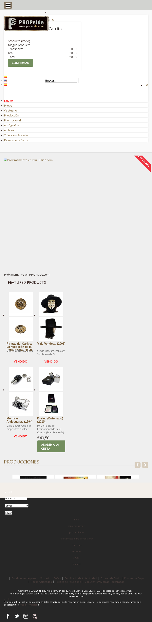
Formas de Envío (111, 578)
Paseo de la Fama (16, 140)
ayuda (76, 557)
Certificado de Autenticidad (81, 578)
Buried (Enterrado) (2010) (50, 420)
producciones (76, 532)
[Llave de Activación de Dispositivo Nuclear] (21, 402)
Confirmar (20, 63)
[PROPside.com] (26, 24)
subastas (76, 551)
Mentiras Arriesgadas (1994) (19, 420)
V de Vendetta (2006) (51, 343)
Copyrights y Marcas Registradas (104, 582)
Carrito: (56, 28)
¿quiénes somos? (76, 526)
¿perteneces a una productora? (76, 538)
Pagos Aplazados (41, 582)
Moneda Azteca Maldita (20, 351)
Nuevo (8, 100)
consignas (76, 545)
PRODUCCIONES (21, 461)
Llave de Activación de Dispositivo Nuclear (19, 427)
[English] (5, 81)
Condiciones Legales (23, 578)
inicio (76, 519)
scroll (7, 599)
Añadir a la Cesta (50, 446)
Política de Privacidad (68, 582)
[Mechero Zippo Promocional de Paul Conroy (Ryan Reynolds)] (51, 402)
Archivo (9, 130)
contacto (76, 564)
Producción (11, 115)
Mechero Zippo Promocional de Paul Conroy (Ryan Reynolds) (50, 429)
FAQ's (57, 578)
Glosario (45, 578)
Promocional (12, 120)
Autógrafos (11, 125)
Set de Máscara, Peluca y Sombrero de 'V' (51, 352)
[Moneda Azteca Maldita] (21, 327)
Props (8, 105)
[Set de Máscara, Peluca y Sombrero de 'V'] (51, 327)
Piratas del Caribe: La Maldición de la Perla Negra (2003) (19, 347)
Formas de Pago (134, 578)
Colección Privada (16, 135)
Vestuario (10, 110)
